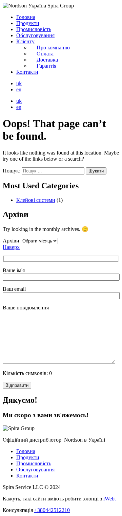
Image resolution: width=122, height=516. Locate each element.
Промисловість (33, 29)
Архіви (11, 240)
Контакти (27, 72)
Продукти (27, 23)
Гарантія (46, 66)
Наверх (11, 247)
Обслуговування (35, 35)
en (18, 89)
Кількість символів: (27, 373)
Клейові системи (35, 200)
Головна (25, 17)
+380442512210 (52, 510)
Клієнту (25, 41)
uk (19, 83)
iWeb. (109, 498)
